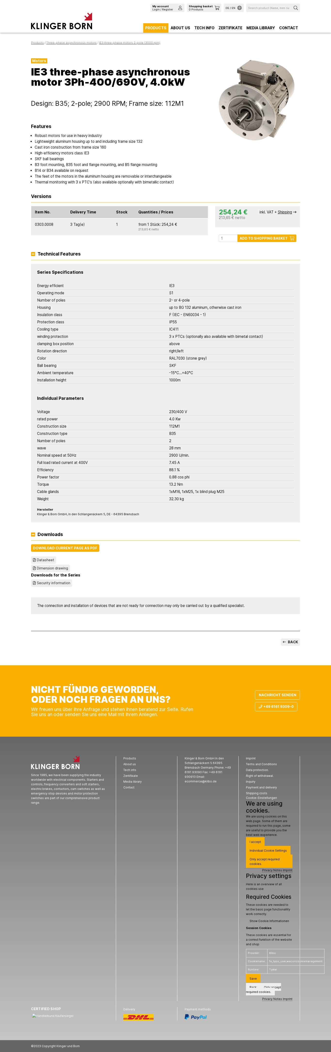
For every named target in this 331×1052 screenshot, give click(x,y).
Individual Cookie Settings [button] (268, 850)
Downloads (50, 534)
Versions (41, 196)
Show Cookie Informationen (269, 921)
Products (155, 28)
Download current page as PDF (65, 548)
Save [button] (253, 978)
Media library (260, 28)
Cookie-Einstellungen (261, 798)
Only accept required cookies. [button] (265, 861)
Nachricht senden (277, 695)
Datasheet (45, 560)
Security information (53, 583)
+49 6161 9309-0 (278, 706)
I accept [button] (255, 842)
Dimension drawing (52, 568)
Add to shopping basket (264, 238)
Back (292, 642)
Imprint (287, 870)
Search (296, 7)
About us (180, 28)
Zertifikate (230, 28)
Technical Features (59, 254)
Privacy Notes (272, 870)
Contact (288, 28)
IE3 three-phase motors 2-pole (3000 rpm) (129, 43)
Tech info (204, 28)
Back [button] (253, 987)
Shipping (285, 212)
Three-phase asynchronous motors (71, 43)
